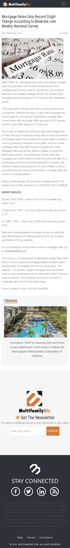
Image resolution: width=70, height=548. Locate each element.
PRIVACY (31, 537)
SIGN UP (54, 431)
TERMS (20, 537)
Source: (25, 288)
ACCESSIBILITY (46, 537)
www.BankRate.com (15, 251)
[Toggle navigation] (63, 3)
